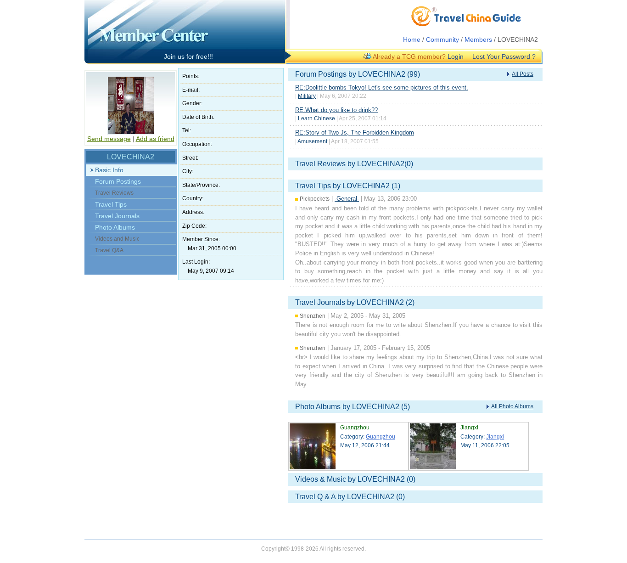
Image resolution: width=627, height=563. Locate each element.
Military (307, 96)
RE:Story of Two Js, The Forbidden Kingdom (354, 132)
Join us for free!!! (188, 56)
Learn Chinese (316, 118)
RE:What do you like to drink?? (336, 110)
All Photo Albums (512, 406)
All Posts (522, 74)
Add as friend (155, 138)
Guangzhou (380, 437)
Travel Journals (117, 216)
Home (411, 39)
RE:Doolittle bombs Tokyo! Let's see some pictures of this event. (381, 87)
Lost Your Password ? (504, 56)
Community (442, 39)
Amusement (312, 141)
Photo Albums (115, 227)
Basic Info (109, 170)
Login (456, 56)
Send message (109, 138)
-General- (347, 198)
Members (478, 39)
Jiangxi (495, 437)
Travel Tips (111, 204)
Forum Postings (118, 181)
